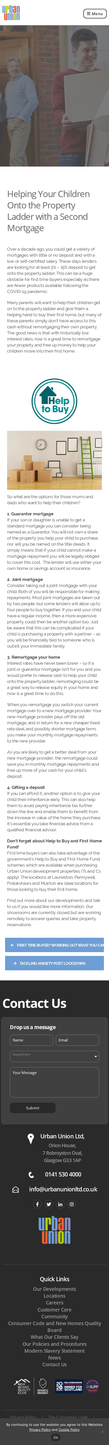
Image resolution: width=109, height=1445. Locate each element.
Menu (97, 13)
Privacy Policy (23, 1417)
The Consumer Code (68, 1417)
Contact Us (54, 1364)
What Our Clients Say (54, 1337)
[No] (102, 1431)
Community (54, 1316)
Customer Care (54, 1309)
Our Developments (54, 1289)
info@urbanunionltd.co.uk (63, 1189)
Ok (55, 1437)
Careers (54, 1302)
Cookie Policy (69, 1430)
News (54, 1357)
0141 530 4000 (63, 1174)
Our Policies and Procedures (55, 1344)
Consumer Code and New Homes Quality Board (54, 1326)
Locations (54, 1296)
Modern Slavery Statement (54, 1351)
